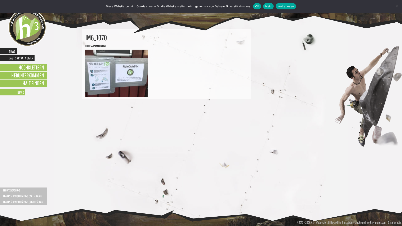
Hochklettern (31, 67)
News (12, 51)
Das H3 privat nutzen (21, 58)
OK (257, 6)
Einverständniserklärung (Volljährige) (22, 196)
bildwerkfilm (334, 222)
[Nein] (397, 6)
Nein (268, 6)
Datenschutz (394, 222)
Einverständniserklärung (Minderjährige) (24, 202)
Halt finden (33, 83)
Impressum (380, 222)
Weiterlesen (286, 6)
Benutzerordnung (11, 190)
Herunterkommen (27, 75)
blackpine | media (363, 222)
